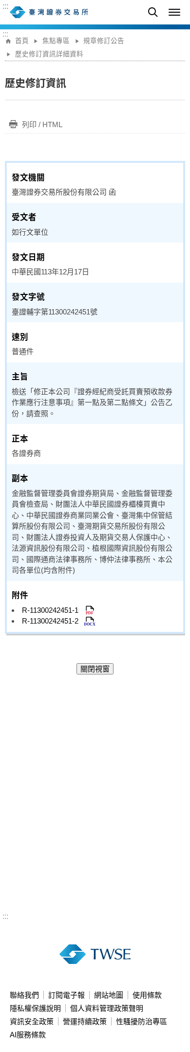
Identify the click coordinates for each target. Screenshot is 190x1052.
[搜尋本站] (153, 12)
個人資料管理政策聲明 (106, 1008)
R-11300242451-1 (53, 610)
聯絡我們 (24, 995)
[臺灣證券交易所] (71, 12)
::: (5, 6)
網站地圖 (108, 995)
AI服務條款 (28, 1034)
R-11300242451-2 (53, 621)
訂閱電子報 (66, 995)
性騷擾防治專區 (141, 1021)
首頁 (22, 41)
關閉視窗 (95, 669)
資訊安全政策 (32, 1021)
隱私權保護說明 (35, 1008)
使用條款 (147, 995)
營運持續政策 (85, 1021)
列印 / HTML (42, 124)
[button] (174, 12)
